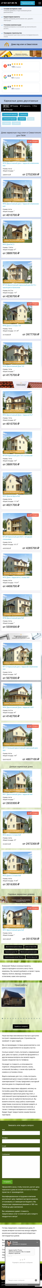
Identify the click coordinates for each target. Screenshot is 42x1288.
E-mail (4, 1146)
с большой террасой (9, 119)
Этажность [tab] (26, 106)
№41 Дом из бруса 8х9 (11, 496)
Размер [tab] (15, 106)
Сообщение (6, 1154)
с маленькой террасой (10, 114)
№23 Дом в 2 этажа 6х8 (12, 876)
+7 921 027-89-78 (9, 3)
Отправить (7, 1182)
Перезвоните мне (27, 3)
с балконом (23, 114)
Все (35, 106)
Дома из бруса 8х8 (30, 947)
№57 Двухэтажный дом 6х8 (13, 930)
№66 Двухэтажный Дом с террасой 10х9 (18, 707)
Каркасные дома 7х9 (11, 952)
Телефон (5, 1138)
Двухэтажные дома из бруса (14, 947)
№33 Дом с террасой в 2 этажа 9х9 (16, 577)
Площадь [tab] (9, 110)
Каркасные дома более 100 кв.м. (14, 957)
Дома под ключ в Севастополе (24, 44)
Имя (3, 1129)
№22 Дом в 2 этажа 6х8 (12, 835)
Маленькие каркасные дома (28, 952)
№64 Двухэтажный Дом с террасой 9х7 (18, 415)
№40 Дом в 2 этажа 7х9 (12, 326)
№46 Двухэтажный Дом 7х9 (13, 366)
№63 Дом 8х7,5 (8, 244)
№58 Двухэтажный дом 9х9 (13, 618)
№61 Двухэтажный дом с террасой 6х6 (17, 794)
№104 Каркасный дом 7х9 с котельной (17, 456)
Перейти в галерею (20, 1026)
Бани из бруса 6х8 (32, 957)
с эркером (22, 119)
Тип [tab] (6, 106)
